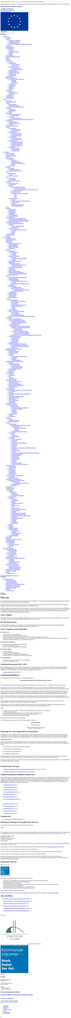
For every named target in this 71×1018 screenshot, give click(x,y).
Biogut (13, 504)
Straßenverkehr (12, 269)
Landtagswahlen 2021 (16, 138)
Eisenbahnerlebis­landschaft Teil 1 (21, 483)
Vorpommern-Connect (16, 190)
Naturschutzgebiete (16, 458)
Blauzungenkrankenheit (17, 366)
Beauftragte (8, 113)
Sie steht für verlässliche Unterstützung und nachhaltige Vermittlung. (17, 994)
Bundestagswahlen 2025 (17, 142)
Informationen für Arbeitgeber (12, 564)
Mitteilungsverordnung (14, 421)
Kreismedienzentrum (13, 478)
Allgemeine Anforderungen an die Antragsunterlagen (20, 390)
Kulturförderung (12, 173)
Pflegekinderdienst (13, 293)
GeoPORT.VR (12, 416)
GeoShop (11, 415)
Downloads (11, 88)
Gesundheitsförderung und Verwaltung (17, 343)
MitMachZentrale (13, 70)
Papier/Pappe (14, 516)
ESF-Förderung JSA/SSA (17, 291)
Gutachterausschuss (13, 405)
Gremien (11, 355)
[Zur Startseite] (8, 10)
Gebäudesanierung (16, 450)
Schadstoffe (14, 519)
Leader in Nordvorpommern (18, 226)
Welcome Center (9, 76)
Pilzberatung (14, 347)
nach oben (9, 1002)
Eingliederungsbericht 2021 (9, 794)
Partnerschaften (9, 120)
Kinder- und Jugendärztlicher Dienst (17, 320)
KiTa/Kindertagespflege (14, 279)
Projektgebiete (12, 211)
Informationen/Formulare (14, 169)
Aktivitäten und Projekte (14, 123)
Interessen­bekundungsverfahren (13, 56)
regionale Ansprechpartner (14, 567)
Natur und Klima (10, 158)
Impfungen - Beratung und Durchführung (21, 327)
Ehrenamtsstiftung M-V (14, 71)
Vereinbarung (15, 83)
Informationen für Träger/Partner (13, 569)
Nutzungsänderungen (13, 400)
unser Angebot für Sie (13, 565)
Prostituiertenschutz (13, 274)
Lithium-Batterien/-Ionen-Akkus (19, 514)
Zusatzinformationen (13, 216)
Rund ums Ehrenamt (13, 66)
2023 (15, 197)
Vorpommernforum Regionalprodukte (20, 193)
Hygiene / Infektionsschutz (15, 336)
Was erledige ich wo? (10, 238)
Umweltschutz (12, 432)
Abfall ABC (14, 499)
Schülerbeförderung (10, 542)
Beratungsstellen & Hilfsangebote (16, 385)
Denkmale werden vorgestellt (15, 170)
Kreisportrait (6, 152)
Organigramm (9, 486)
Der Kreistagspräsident (11, 101)
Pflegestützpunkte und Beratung (19, 301)
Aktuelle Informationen (14, 351)
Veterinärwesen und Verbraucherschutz (14, 361)
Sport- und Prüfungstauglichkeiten (21, 332)
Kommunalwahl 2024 (16, 133)
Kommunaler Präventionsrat (12, 125)
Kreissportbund (12, 179)
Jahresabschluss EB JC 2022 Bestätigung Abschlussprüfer (16, 910)
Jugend (7, 276)
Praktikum (11, 371)
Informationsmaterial (13, 528)
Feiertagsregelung (15, 508)
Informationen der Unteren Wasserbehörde (21, 425)
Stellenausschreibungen (14, 43)
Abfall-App (14, 493)
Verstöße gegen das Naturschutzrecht (20, 464)
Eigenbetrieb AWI (13, 529)
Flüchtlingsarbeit (12, 74)
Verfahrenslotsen (12, 295)
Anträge (13, 203)
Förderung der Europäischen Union (14, 539)
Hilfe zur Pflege (15, 312)
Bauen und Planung (10, 389)
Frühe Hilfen (11, 284)
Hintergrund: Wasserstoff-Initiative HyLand (18, 219)
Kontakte (14, 308)
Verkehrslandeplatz (16, 484)
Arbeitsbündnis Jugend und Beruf (16, 79)
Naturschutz (11, 437)
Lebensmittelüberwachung (14, 368)
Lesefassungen (12, 109)
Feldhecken (14, 449)
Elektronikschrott (15, 505)
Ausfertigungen (12, 110)
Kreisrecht (8, 108)
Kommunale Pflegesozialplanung (19, 305)
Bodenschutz (14, 435)
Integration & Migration (11, 380)
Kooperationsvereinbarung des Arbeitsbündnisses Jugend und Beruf (18, 771)
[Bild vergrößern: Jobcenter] (14, 972)
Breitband (11, 53)
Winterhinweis (15, 523)
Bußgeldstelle (12, 262)
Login (4, 1010)
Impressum (5, 1005)
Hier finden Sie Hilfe (13, 352)
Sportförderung (12, 178)
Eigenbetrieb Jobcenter (8, 548)
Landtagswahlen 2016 (16, 139)
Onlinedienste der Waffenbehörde (19, 258)
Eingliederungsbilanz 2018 (9, 806)
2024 (15, 195)
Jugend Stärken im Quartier (18, 288)
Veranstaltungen (9, 46)
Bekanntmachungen (10, 48)
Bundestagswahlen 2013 (17, 145)
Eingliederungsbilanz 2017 (9, 808)
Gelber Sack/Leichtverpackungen (19, 509)
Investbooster (12, 233)
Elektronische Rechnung (14, 420)
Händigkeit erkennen (16, 323)
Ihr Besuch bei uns (7, 1009)
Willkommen (6, 36)
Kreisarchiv (8, 538)
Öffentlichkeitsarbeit (16, 533)
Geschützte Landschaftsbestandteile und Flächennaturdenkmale (25, 452)
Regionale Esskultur (13, 198)
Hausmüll (14, 511)
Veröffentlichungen (13, 214)
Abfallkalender (15, 494)
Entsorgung (11, 498)
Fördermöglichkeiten (16, 68)
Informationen (12, 91)
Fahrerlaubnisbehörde (13, 246)
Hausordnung (9, 536)
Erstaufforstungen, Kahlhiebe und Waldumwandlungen (24, 447)
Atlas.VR (8, 236)
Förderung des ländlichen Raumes (13, 222)
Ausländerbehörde (10, 372)
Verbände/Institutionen (14, 51)
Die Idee (13, 199)
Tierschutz (11, 362)
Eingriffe (14, 446)
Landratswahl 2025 (16, 129)
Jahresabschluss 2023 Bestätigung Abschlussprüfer (14, 905)
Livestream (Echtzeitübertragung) (16, 106)
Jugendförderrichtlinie (16, 287)
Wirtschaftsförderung (10, 465)
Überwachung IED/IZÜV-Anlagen (19, 431)
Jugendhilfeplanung (13, 297)
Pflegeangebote (15, 302)
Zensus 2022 (9, 90)
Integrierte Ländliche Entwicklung (16, 223)
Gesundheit (8, 317)
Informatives (11, 469)
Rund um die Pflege (13, 300)
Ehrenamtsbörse (12, 63)
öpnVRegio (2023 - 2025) (20, 188)
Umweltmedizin (15, 340)
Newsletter (8, 59)
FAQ (10, 376)
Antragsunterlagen (13, 554)
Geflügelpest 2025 (16, 365)
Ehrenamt (8, 60)
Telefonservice (12, 248)
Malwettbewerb (12, 496)
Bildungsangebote (13, 563)
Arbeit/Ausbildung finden (11, 557)
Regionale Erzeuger (10, 234)
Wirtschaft (8, 182)
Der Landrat (8, 100)
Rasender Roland (15, 481)
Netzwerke (14, 358)
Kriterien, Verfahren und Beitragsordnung (21, 200)
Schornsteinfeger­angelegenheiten (16, 272)
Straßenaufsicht (12, 402)
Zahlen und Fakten (10, 154)
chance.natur (11, 159)
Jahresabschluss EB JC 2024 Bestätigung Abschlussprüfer (16, 901)
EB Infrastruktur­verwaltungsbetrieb (16, 480)
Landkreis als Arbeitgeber (14, 40)
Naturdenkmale (15, 456)
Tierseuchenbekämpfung (14, 363)
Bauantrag (11, 392)
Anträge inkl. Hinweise (11, 553)
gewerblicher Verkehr (16, 266)
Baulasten (11, 395)
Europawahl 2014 (15, 150)
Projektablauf (12, 213)
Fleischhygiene (12, 370)
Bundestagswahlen (13, 140)
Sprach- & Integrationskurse (15, 384)
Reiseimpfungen (18, 328)
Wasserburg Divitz (16, 192)
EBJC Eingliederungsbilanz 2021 (10, 792)
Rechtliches (11, 94)
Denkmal (8, 167)
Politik (4, 99)
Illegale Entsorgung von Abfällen (19, 513)
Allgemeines (11, 559)
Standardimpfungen (18, 330)
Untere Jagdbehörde (13, 252)
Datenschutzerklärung (16, 118)
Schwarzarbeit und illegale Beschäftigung (18, 273)
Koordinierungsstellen (14, 382)
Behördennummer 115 (11, 239)
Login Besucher (9, 96)
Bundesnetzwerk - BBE (14, 73)
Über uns (8, 572)
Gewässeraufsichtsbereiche (20, 427)
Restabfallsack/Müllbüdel (17, 518)
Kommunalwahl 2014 (16, 135)
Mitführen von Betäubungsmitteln (21, 333)
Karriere (8, 39)
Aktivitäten (14, 81)
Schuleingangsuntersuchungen (18, 321)
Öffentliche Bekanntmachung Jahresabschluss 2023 (14, 903)
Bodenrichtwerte (15, 406)
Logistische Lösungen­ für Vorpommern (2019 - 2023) (26, 189)
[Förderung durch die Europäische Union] (14, 30)
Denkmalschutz (12, 399)
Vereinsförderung (12, 473)
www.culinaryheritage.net (17, 206)
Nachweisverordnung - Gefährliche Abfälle (21, 515)
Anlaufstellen (12, 84)
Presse (7, 58)
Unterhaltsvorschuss (13, 278)
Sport (7, 177)
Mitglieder (14, 80)
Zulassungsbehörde (13, 244)
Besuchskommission (16, 360)
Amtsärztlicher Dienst (13, 325)
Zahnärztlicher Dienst (13, 342)
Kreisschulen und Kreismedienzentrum (14, 475)
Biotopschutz (14, 445)
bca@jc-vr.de (13, 761)
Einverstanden (10, 8)
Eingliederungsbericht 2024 (9, 784)
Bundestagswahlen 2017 (17, 144)
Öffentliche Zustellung (11, 570)
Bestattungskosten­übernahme (18, 315)
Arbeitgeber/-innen (13, 379)
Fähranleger (14, 485)
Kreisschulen (12, 476)
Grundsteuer (14, 412)
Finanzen (8, 417)
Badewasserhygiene (16, 337)
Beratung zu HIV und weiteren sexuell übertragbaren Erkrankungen (26, 335)
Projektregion (15, 160)
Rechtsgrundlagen (13, 104)
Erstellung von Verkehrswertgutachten (20, 407)
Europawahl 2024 (15, 148)
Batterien (14, 501)
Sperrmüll (14, 520)
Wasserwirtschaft (12, 424)
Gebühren (11, 525)
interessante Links (13, 414)
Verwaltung (11, 50)
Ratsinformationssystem (14, 105)
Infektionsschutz (15, 338)
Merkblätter (11, 555)
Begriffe (13, 307)
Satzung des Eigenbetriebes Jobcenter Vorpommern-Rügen (16, 769)
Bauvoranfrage (12, 391)
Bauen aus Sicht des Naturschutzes (19, 442)
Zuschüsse (11, 124)
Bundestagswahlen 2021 (17, 143)
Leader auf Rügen (16, 227)
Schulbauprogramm (10, 540)
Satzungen (14, 531)
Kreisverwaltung (7, 237)
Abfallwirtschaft (9, 489)
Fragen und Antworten (17, 306)
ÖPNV (7, 207)
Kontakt (10, 89)
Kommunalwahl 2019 (16, 134)
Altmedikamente (15, 500)
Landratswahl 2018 (16, 130)
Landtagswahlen (12, 137)
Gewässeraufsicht (15, 426)
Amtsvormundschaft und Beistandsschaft (18, 277)
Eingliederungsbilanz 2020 (9, 796)
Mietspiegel (14, 411)
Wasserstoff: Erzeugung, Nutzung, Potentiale (18, 221)
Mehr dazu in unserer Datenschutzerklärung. (11, 6)
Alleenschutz (14, 440)
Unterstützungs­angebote (14, 562)
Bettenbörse (11, 353)
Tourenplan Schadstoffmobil (18, 495)
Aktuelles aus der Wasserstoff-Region (17, 218)
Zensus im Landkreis (13, 93)
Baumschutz (14, 444)
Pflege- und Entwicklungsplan (18, 163)
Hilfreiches (11, 86)
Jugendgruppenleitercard (17, 69)
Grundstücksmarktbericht (17, 409)
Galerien (11, 174)
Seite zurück (3, 1002)
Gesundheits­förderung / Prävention (13, 348)
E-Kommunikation (10, 488)
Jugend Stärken (12, 296)
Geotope (13, 451)
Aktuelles (8, 45)
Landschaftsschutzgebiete (17, 454)
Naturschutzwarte (15, 459)
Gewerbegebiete (12, 466)
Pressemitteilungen (13, 550)
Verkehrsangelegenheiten (14, 263)
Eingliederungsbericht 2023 (9, 787)
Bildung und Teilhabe (13, 247)
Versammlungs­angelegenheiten (15, 267)
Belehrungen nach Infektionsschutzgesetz (21, 326)
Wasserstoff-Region (10, 217)
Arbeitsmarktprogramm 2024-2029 (11, 672)
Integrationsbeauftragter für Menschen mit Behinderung (21, 119)
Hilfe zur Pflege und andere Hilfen (16, 311)
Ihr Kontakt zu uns (10, 573)
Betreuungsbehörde (13, 310)
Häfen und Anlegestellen (14, 271)
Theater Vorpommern (13, 175)
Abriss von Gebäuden (16, 439)
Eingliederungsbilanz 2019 (9, 803)
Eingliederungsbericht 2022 (9, 789)
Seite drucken (15, 1002)
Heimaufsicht (12, 268)
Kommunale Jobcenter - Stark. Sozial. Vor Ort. (14, 890)
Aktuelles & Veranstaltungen (15, 381)
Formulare (14, 254)
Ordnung (8, 249)
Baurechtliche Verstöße (14, 397)
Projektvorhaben (12, 209)
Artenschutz (14, 441)
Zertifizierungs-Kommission (18, 204)
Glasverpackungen (16, 510)
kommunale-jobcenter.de (53, 892)
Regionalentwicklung (16, 162)
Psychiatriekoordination (11, 350)
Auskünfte (14, 410)
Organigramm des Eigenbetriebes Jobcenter (12, 819)
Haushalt (11, 111)
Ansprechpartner (15, 534)
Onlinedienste (9, 241)
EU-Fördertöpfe (12, 470)
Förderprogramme (13, 286)
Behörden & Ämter (13, 386)
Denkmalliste (12, 168)
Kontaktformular (9, 95)
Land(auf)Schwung (13, 228)
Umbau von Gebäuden (17, 463)
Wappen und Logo (10, 153)
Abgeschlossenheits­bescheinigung (16, 396)
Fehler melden (6, 1013)
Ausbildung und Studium (14, 41)
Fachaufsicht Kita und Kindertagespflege (21, 283)
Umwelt (8, 422)
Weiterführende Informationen (7, 998)
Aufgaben (14, 253)
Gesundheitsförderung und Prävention (20, 345)
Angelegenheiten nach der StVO (19, 264)
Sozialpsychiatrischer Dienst (15, 318)
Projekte (10, 185)
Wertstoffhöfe (15, 521)
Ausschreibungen (10, 55)
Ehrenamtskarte (12, 75)
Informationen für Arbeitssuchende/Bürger (15, 558)
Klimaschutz (11, 165)
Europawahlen (12, 147)
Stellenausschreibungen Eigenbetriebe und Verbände (20, 44)
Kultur (7, 172)
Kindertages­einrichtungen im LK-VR (20, 281)
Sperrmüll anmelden (13, 535)
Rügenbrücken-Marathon (14, 180)
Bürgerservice (9, 242)
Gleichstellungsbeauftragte (14, 114)
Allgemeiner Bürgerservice (15, 243)
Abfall (13, 434)
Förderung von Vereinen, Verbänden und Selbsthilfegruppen (22, 316)
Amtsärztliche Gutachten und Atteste (20, 331)
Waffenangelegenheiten (14, 256)
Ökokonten (14, 460)
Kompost (11, 524)
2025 (15, 194)
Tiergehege (14, 461)
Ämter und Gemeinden (11, 155)
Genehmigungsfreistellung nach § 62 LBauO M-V (20, 394)
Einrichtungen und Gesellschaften (13, 479)
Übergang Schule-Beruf (11, 78)
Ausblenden (3, 8)
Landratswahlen (12, 128)
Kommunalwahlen (13, 132)
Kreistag (11, 49)
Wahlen (10, 54)
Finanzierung (14, 303)
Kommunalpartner (13, 122)
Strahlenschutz (15, 341)
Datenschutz (11, 116)
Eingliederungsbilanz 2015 (9, 813)
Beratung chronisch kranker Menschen (20, 346)
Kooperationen (12, 184)
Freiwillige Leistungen (14, 544)
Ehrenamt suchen (15, 65)
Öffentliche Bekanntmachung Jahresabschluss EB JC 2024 (16, 898)
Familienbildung (12, 292)
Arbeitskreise (14, 357)
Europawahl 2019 (15, 149)
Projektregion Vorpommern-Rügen (19, 229)
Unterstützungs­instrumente (15, 568)
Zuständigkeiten (15, 530)
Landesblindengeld (16, 313)
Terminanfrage (12, 251)
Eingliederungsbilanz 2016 (9, 810)
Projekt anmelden (15, 64)
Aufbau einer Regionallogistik (18, 187)
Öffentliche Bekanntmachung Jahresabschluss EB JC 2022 (16, 908)
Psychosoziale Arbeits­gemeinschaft (19, 356)
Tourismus (8, 157)
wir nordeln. (8, 38)
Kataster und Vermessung (11, 404)
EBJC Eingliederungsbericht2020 (10, 799)
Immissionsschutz (15, 436)
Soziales (8, 298)
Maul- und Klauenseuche (17, 367)
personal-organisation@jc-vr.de (53, 846)
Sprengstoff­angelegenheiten (15, 261)
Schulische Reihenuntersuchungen (19, 322)
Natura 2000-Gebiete (16, 455)
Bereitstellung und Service (17, 503)
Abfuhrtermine (12, 491)
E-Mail (2, 986)
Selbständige (11, 560)
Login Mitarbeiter (10, 98)
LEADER (11, 224)
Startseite (3, 575)
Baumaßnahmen (12, 212)
